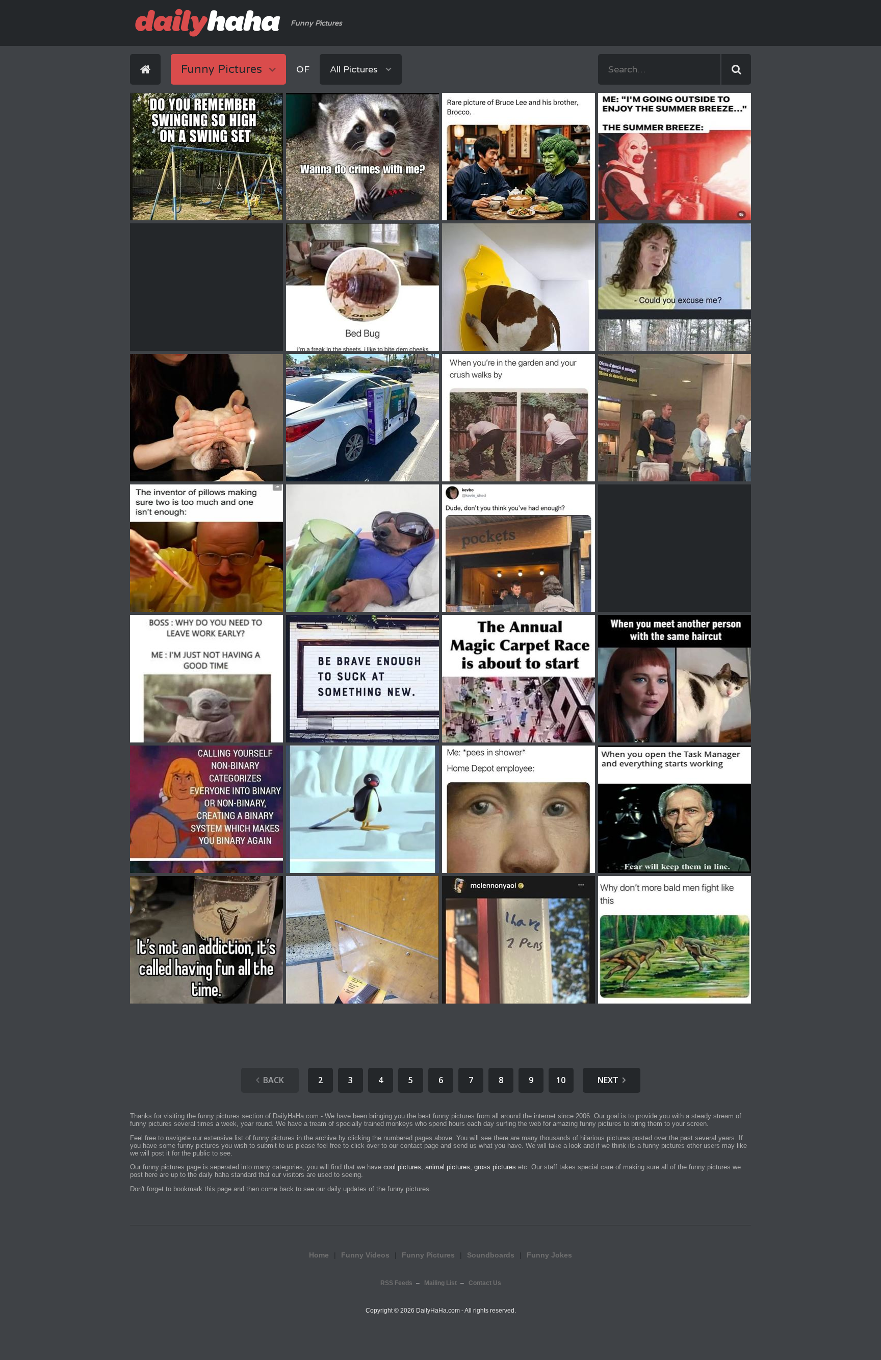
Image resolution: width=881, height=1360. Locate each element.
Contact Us (485, 1283)
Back (273, 1080)
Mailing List (440, 1283)
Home (319, 1255)
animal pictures (447, 1167)
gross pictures (495, 1167)
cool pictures (402, 1167)
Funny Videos (365, 1255)
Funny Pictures (428, 1255)
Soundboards (490, 1255)
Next (608, 1080)
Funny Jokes (549, 1255)
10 (560, 1080)
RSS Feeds (396, 1283)
